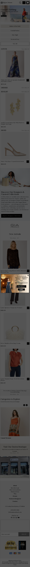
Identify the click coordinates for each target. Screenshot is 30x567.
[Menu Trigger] (27, 2)
